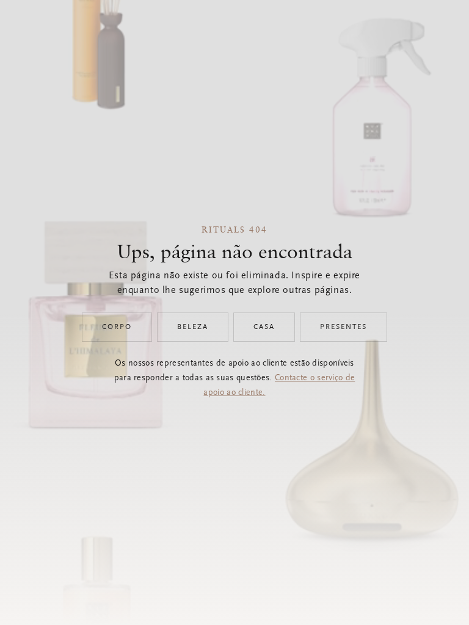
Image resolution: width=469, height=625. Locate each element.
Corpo (117, 327)
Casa (264, 327)
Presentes (343, 327)
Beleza (192, 327)
